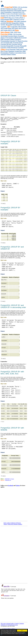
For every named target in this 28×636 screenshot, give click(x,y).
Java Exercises (5, 42)
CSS (18, 7)
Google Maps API (8, 28)
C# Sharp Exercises (21, 41)
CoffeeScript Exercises (20, 37)
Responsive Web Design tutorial (16, 10)
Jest (10, 15)
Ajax (19, 32)
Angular (3, 15)
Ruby (22, 17)
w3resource (3, 3)
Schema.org (9, 9)
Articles (13, 54)
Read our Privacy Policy (9, 628)
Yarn (20, 15)
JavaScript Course (16, 14)
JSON (16, 32)
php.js (15, 9)
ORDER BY (8, 480)
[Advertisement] (14, 78)
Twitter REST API (9, 30)
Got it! (22, 630)
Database (10, 21)
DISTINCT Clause (9, 479)
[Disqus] (14, 602)
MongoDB (9, 24)
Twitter (18, 485)
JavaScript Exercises (7, 36)
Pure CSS (21, 12)
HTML (15, 7)
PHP (5, 17)
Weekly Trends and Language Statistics (13, 524)
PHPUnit (3, 21)
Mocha (13, 15)
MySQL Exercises (11, 44)
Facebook (10, 485)
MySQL (8, 23)
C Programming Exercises (11, 40)
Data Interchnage (10, 31)
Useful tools (19, 49)
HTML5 (3, 9)
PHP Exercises (5, 39)
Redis (18, 24)
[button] (14, 2)
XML (12, 32)
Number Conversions (15, 53)
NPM (17, 15)
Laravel (21, 19)
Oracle (14, 24)
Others (3, 49)
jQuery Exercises (18, 36)
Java (13, 17)
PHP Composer (14, 19)
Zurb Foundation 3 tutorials (9, 12)
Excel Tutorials (10, 49)
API (8, 27)
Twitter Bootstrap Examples (15, 47)
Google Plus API (15, 26)
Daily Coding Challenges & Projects (12, 523)
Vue (7, 15)
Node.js (17, 17)
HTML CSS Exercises (14, 34)
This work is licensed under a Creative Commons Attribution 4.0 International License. (12, 624)
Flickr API (18, 28)
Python (9, 17)
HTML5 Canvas (6, 14)
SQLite (21, 23)
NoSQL (3, 24)
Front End (8, 7)
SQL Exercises (14, 42)
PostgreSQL (15, 23)
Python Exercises (15, 39)
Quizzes (8, 54)
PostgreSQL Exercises (13, 46)
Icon (24, 14)
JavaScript (23, 7)
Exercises (4, 34)
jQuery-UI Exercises (7, 37)
